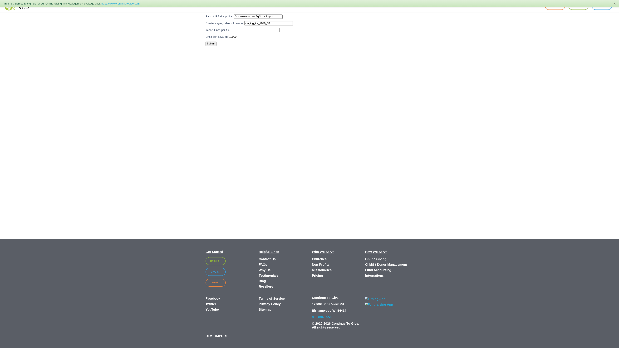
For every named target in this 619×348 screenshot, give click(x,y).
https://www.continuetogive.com (120, 3)
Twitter (211, 304)
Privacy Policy (270, 304)
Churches (319, 259)
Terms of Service (272, 298)
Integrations (374, 275)
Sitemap (265, 309)
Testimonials (268, 275)
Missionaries (322, 270)
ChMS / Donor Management (386, 264)
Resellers (266, 286)
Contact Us (267, 259)
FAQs (263, 264)
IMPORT (221, 336)
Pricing (317, 275)
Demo (215, 282)
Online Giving (375, 259)
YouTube (212, 309)
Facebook (213, 298)
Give (214, 272)
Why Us (264, 270)
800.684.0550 (322, 317)
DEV (209, 336)
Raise (214, 261)
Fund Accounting (378, 270)
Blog (262, 281)
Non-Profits (320, 264)
